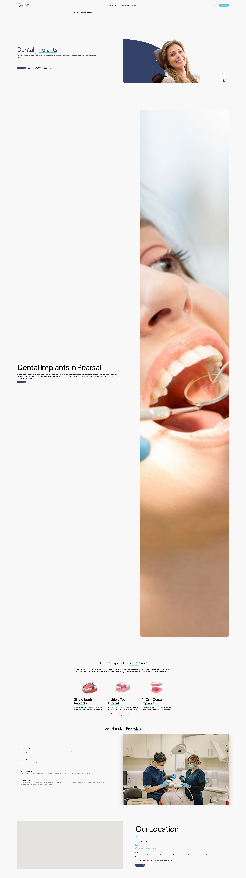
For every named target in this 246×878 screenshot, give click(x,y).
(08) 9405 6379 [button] (42, 68)
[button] (21, 68)
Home (75, 12)
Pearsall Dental (82, 12)
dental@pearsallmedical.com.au (147, 848)
